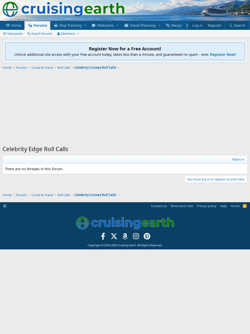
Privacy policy (207, 206)
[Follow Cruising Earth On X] (114, 237)
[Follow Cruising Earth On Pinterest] (146, 237)
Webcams (105, 25)
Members (68, 33)
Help (223, 206)
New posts (15, 33)
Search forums (41, 33)
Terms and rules (181, 206)
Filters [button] (236, 159)
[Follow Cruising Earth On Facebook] (103, 237)
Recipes (177, 25)
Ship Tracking (70, 25)
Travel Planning (142, 25)
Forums (39, 25)
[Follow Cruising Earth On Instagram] (135, 237)
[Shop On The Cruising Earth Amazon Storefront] (125, 237)
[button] (85, 25)
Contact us (159, 206)
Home (15, 25)
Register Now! (223, 54)
